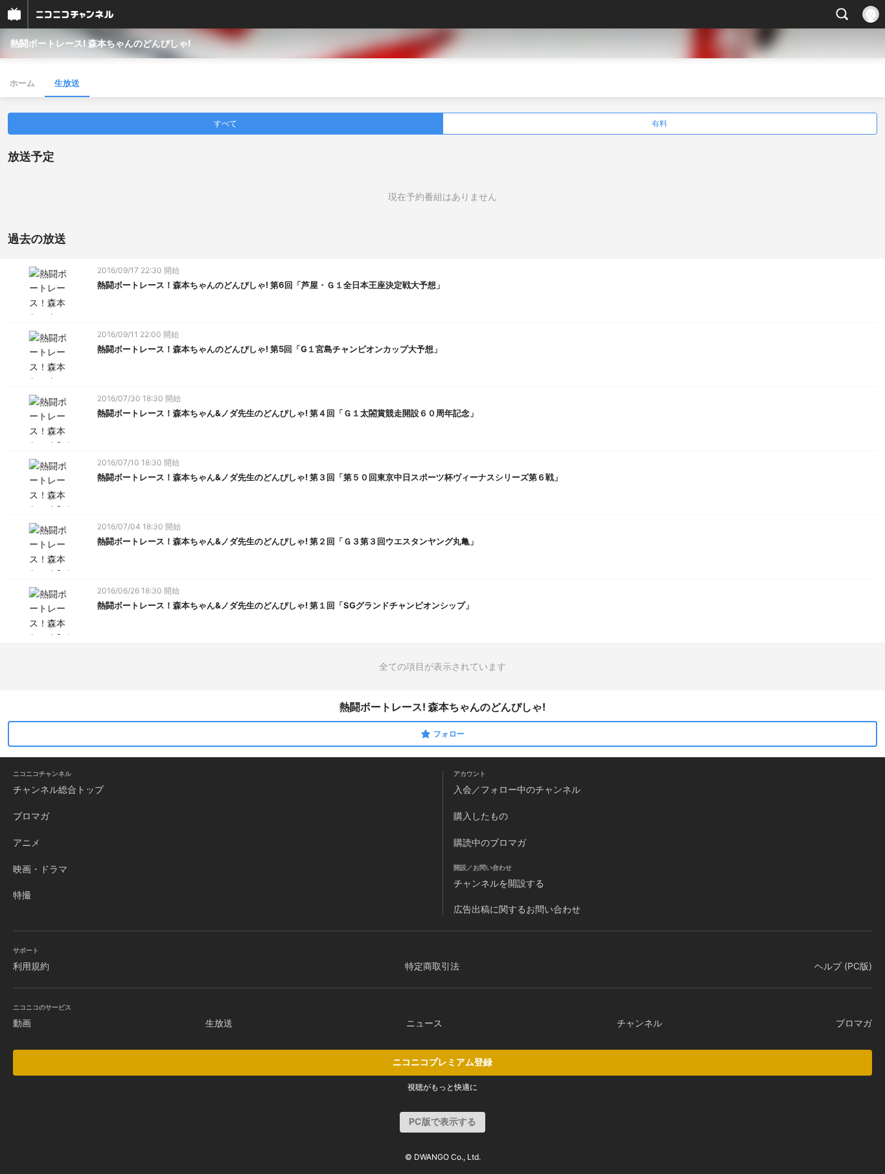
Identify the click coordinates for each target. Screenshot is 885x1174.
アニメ (26, 842)
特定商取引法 (432, 965)
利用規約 (31, 965)
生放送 (67, 83)
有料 (659, 123)
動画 (22, 1022)
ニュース (424, 1022)
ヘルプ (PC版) (843, 965)
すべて (225, 123)
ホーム (22, 83)
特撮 (22, 894)
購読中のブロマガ (490, 842)
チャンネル (639, 1022)
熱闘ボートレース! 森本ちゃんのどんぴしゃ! (100, 43)
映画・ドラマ (40, 868)
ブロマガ (31, 815)
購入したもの (481, 815)
